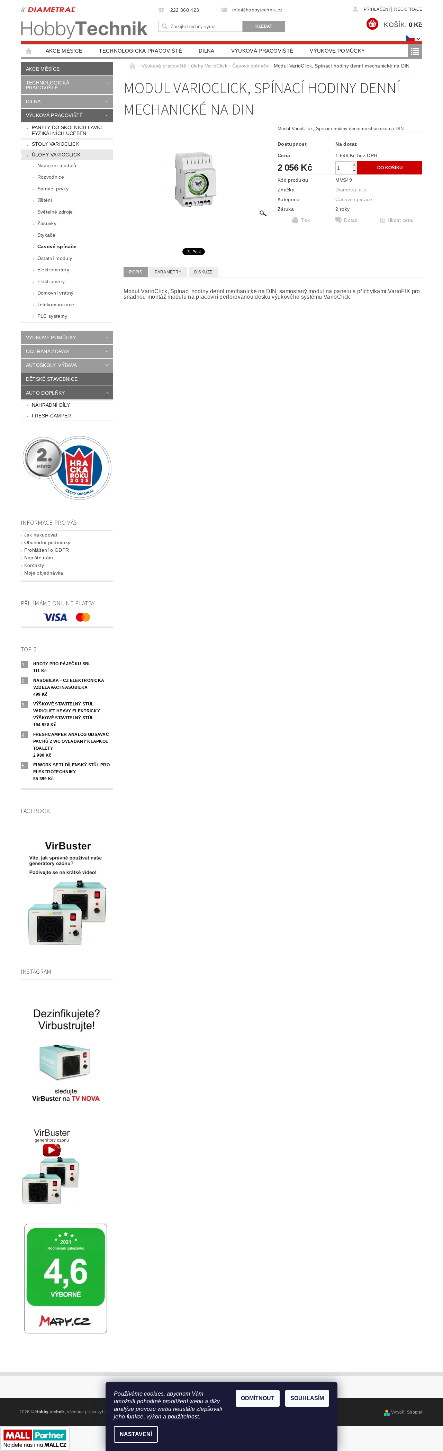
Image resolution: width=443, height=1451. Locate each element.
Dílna (207, 51)
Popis (135, 272)
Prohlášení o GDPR (46, 550)
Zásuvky (46, 223)
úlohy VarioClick (56, 154)
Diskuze (203, 272)
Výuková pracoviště (262, 51)
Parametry (168, 272)
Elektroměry (51, 281)
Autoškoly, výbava (51, 365)
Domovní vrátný (55, 293)
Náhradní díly (51, 405)
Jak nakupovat (40, 535)
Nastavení (136, 1434)
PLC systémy (52, 316)
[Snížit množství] (354, 171)
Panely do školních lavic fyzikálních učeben (67, 130)
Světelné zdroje (55, 212)
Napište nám (38, 557)
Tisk (305, 220)
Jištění (44, 200)
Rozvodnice (50, 177)
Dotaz (351, 220)
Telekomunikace (55, 304)
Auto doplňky (45, 393)
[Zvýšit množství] (354, 164)
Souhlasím (307, 1398)
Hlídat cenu (401, 220)
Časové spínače (56, 246)
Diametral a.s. (351, 189)
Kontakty (34, 565)
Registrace (408, 9)
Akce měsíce (64, 51)
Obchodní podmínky (47, 542)
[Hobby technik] (85, 21)
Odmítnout (257, 1398)
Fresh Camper (51, 415)
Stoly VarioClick (55, 144)
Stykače (46, 235)
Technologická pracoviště (140, 51)
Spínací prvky (53, 188)
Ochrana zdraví (48, 351)
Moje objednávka (43, 573)
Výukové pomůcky (337, 51)
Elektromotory (53, 269)
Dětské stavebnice (52, 379)
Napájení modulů (56, 165)
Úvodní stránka (29, 51)
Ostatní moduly (54, 258)
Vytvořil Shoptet (406, 1412)
